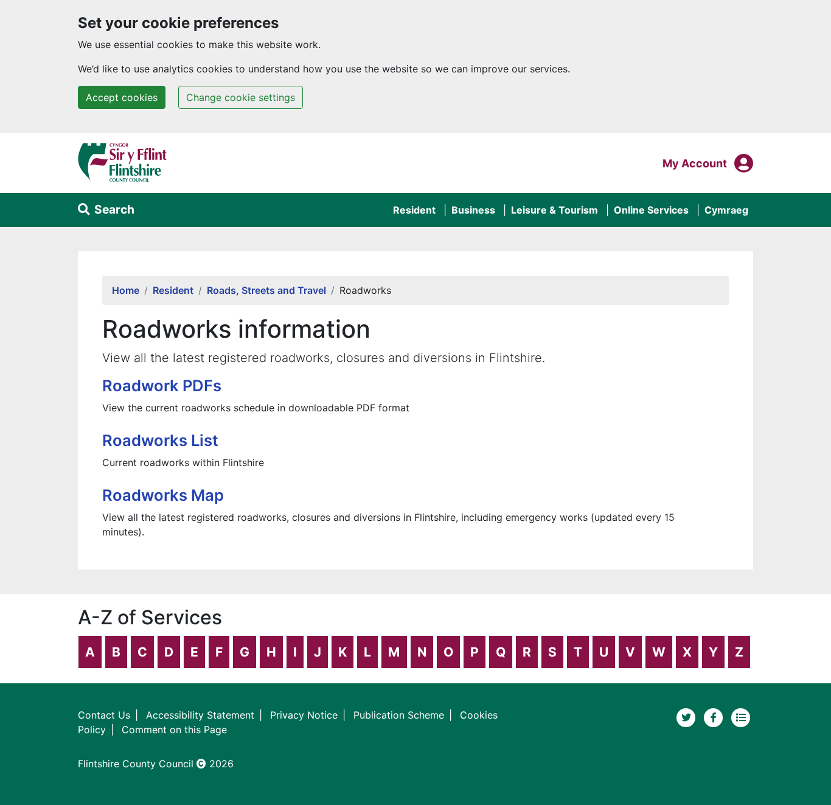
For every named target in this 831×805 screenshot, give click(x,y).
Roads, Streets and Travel (266, 290)
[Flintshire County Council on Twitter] (687, 716)
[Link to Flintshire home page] (122, 162)
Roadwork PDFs (161, 385)
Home (125, 290)
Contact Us (104, 715)
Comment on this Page (174, 729)
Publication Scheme (398, 715)
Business (473, 210)
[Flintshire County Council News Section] (741, 716)
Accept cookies (122, 97)
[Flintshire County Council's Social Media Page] (715, 716)
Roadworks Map (163, 495)
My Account (694, 163)
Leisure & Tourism (554, 210)
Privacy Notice (304, 715)
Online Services (651, 210)
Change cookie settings (240, 97)
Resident (414, 210)
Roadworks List (160, 440)
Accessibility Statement (200, 715)
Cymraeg (726, 210)
